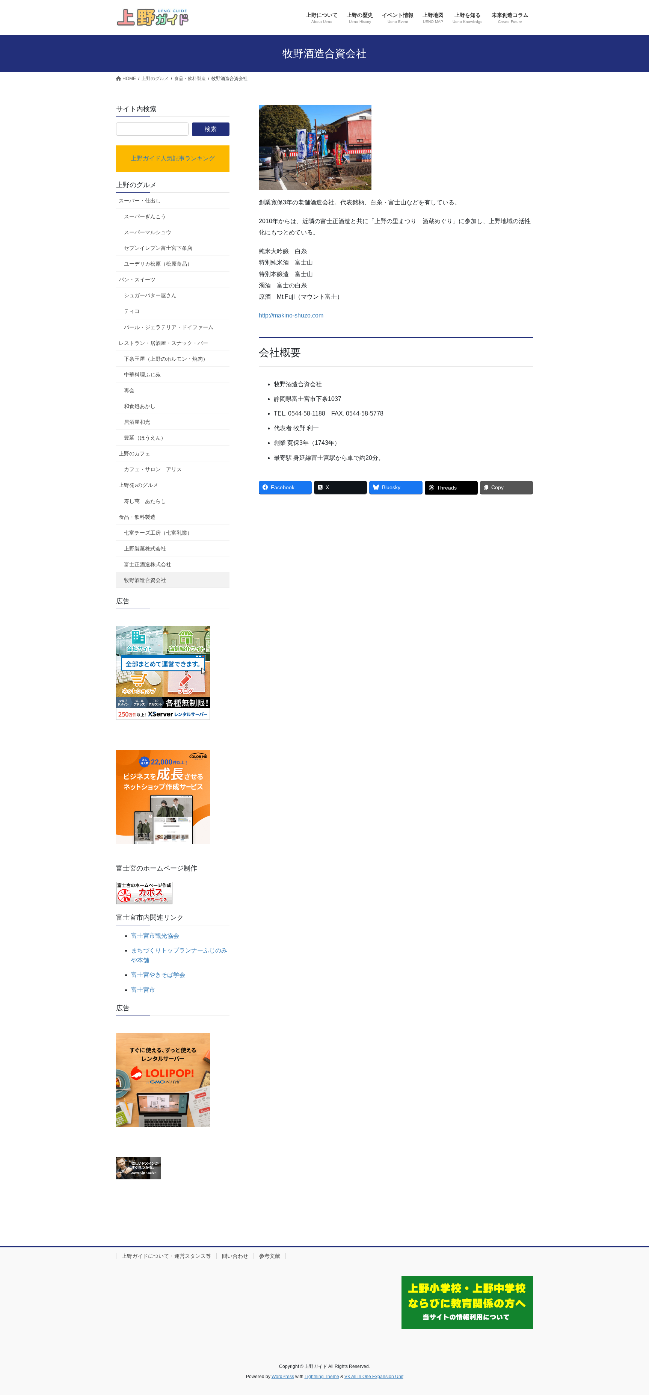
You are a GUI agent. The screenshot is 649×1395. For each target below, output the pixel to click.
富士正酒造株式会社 (147, 564)
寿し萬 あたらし (145, 501)
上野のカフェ (134, 453)
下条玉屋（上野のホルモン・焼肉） (166, 359)
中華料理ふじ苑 (142, 375)
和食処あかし (139, 406)
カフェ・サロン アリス (153, 469)
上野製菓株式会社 (145, 549)
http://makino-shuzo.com (291, 315)
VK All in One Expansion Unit (373, 1376)
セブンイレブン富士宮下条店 (158, 248)
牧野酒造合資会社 (145, 580)
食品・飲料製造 (137, 517)
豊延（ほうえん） (145, 438)
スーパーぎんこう (145, 216)
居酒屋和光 (137, 422)
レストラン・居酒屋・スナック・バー (163, 343)
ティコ (132, 311)
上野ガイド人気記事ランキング (173, 158)
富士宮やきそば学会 (158, 975)
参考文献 (269, 1256)
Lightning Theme (322, 1376)
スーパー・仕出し (140, 201)
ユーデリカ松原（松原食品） (158, 264)
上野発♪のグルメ (138, 485)
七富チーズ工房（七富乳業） (158, 533)
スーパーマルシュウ (147, 232)
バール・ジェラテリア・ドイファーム (168, 327)
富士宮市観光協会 (155, 936)
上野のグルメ (136, 185)
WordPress (283, 1376)
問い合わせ (235, 1256)
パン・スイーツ (137, 280)
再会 (129, 390)
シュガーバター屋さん (150, 295)
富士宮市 (143, 990)
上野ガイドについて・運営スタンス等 (166, 1256)
